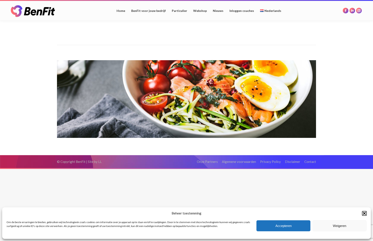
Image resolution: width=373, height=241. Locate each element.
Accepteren (283, 226)
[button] (364, 213)
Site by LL (95, 162)
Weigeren (339, 226)
